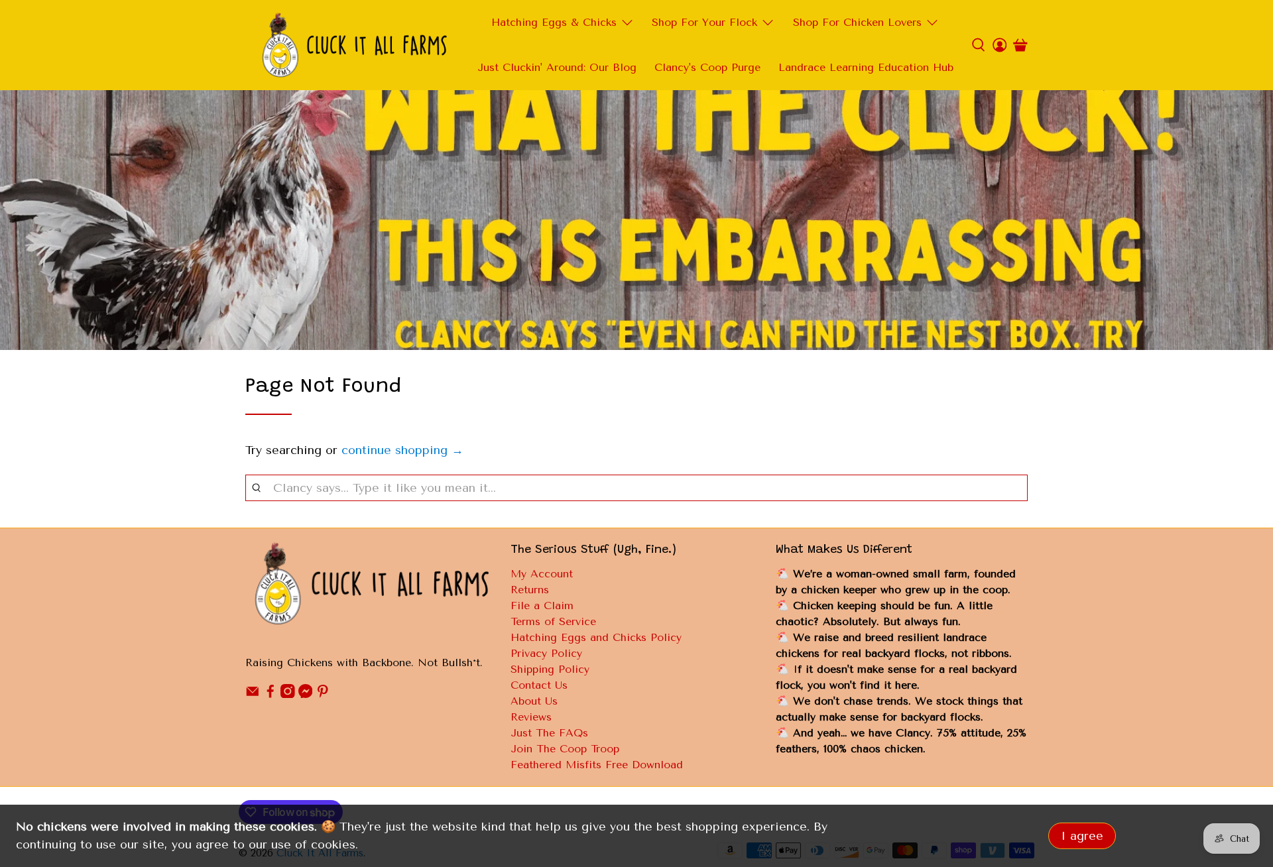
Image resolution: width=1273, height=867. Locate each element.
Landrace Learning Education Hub (865, 67)
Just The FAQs (549, 732)
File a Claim (542, 605)
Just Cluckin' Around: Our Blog (556, 67)
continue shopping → (402, 450)
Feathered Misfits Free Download (597, 764)
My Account (542, 573)
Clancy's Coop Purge (707, 67)
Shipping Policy (550, 669)
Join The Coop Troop (565, 748)
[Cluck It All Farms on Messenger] (305, 694)
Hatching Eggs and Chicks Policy (596, 637)
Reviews (531, 717)
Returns (530, 589)
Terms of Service (553, 621)
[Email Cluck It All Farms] (252, 694)
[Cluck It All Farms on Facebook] (270, 694)
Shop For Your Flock (704, 22)
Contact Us (539, 685)
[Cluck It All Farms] (354, 45)
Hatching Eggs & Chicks (554, 22)
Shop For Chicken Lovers (857, 22)
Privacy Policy (546, 653)
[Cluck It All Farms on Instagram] (287, 694)
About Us (534, 701)
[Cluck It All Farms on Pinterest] (323, 694)
